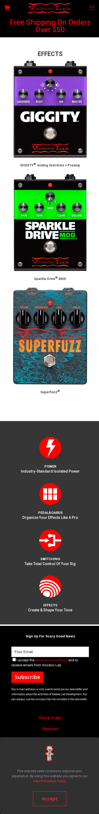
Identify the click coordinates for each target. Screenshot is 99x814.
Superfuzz (50, 392)
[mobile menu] (91, 7)
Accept (50, 798)
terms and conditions (51, 660)
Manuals (50, 728)
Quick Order (50, 717)
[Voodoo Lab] (49, 7)
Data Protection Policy (49, 781)
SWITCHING (50, 559)
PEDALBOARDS (50, 513)
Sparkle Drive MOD (50, 279)
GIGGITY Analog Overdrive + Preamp (50, 165)
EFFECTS (50, 605)
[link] (50, 448)
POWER (50, 466)
